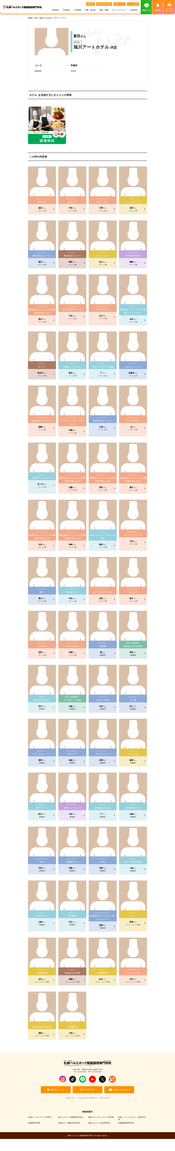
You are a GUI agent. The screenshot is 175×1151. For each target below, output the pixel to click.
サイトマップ (104, 1098)
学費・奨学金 (90, 10)
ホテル (77, 42)
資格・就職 (103, 10)
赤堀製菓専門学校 (34, 1123)
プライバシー (70, 1098)
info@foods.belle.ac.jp (121, 1090)
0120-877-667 (89, 1090)
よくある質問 (133, 4)
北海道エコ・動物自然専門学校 (69, 1123)
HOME (30, 18)
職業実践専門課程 (104, 4)
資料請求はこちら (57, 1090)
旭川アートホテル (91, 47)
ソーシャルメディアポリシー (88, 1098)
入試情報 (77, 10)
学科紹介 (66, 10)
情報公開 (90, 4)
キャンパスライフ (119, 10)
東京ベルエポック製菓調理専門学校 (70, 1117)
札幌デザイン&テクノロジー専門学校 (101, 1117)
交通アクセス (119, 4)
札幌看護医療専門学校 (126, 1123)
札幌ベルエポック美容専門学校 (99, 1123)
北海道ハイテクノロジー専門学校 (39, 1117)
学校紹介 (55, 10)
